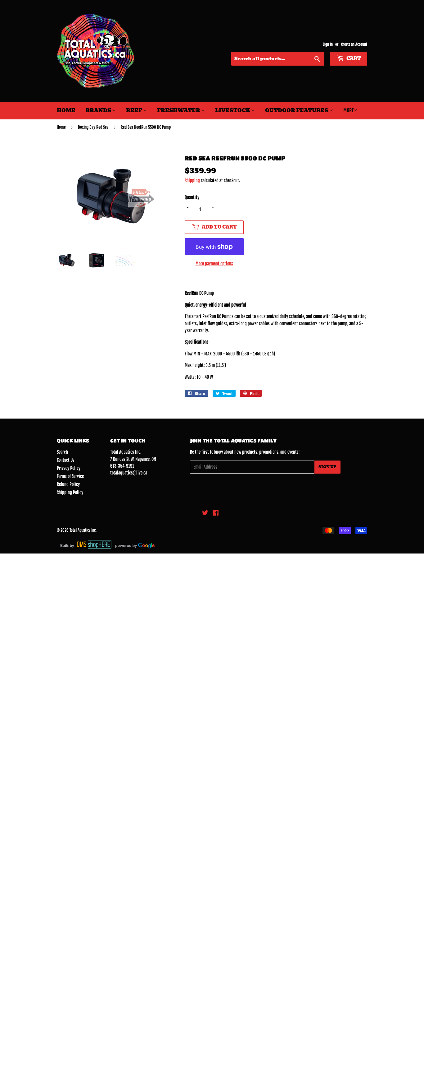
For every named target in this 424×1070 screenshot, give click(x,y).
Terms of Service (70, 476)
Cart (353, 58)
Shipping (192, 180)
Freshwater (179, 110)
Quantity (192, 197)
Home (66, 110)
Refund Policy (68, 484)
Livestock (233, 110)
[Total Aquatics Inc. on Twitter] (205, 513)
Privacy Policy (68, 468)
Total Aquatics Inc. (83, 530)
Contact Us (65, 460)
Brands (99, 110)
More (348, 110)
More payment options (214, 263)
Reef (134, 110)
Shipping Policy (70, 492)
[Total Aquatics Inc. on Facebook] (215, 513)
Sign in (328, 44)
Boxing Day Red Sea (93, 127)
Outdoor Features (297, 110)
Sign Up (327, 467)
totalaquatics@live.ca (128, 472)
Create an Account (354, 44)
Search (62, 452)
